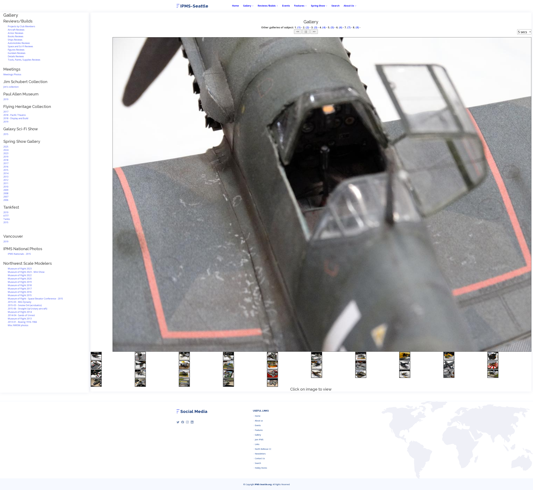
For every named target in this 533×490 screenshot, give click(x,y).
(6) (340, 27)
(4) (323, 27)
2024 (5, 150)
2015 (5, 134)
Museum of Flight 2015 (20, 295)
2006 (5, 200)
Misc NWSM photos (18, 325)
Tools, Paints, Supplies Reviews (24, 59)
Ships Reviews (15, 39)
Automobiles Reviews (19, 43)
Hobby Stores (261, 468)
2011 (5, 183)
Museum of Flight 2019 (20, 281)
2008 (5, 193)
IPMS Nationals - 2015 (19, 253)
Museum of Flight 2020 (20, 278)
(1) (299, 27)
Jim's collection (11, 86)
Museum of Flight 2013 (20, 318)
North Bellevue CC (263, 449)
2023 (5, 153)
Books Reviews (15, 36)
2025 (5, 146)
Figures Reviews (16, 49)
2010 (5, 186)
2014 (5, 173)
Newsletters (260, 454)
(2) (307, 27)
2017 (5, 111)
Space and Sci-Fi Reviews (20, 46)
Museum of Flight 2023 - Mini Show (26, 271)
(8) (357, 27)
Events (286, 5)
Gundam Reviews (16, 53)
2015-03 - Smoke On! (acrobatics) (25, 305)
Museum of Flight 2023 (20, 268)
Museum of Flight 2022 (20, 275)
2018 (5, 160)
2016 (5, 166)
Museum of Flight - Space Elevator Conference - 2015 (35, 298)
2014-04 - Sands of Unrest (21, 315)
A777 (5, 215)
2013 (5, 176)
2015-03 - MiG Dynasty (19, 301)
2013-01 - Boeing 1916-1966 (22, 321)
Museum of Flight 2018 (20, 285)
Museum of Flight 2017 (20, 288)
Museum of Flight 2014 (20, 311)
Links (257, 444)
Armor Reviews (15, 33)
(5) (332, 27)
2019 (5, 99)
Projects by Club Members (21, 26)
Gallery (258, 435)
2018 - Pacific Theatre (14, 115)
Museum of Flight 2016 (20, 291)
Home (235, 5)
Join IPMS (259, 440)
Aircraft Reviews (16, 29)
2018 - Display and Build (15, 118)
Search (335, 5)
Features (259, 430)
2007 (5, 196)
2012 (5, 180)
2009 (5, 190)
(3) (315, 27)
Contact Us (260, 458)
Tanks (6, 219)
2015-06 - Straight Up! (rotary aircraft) (27, 308)
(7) (348, 27)
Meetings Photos (12, 74)
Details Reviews (16, 56)
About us (259, 421)
